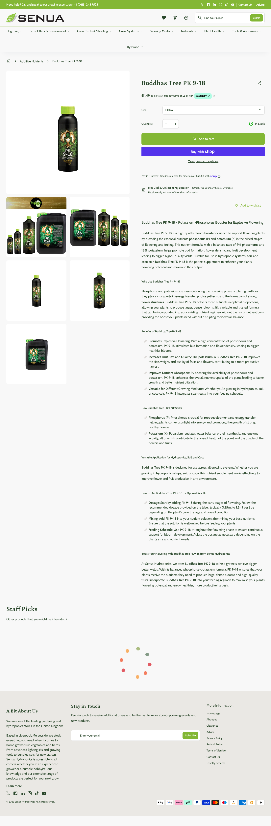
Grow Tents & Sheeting (94, 31)
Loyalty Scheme (216, 763)
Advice (260, 5)
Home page (213, 713)
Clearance (212, 725)
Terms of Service (216, 750)
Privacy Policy (214, 738)
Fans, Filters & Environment (50, 31)
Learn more (14, 786)
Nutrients (189, 31)
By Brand (135, 47)
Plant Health (214, 31)
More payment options (203, 161)
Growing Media (162, 31)
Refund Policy (215, 744)
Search (256, 17)
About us (212, 719)
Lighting (15, 31)
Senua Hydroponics (25, 801)
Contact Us (245, 5)
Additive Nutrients (32, 61)
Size (143, 110)
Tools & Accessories (247, 31)
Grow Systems (131, 31)
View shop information (186, 192)
